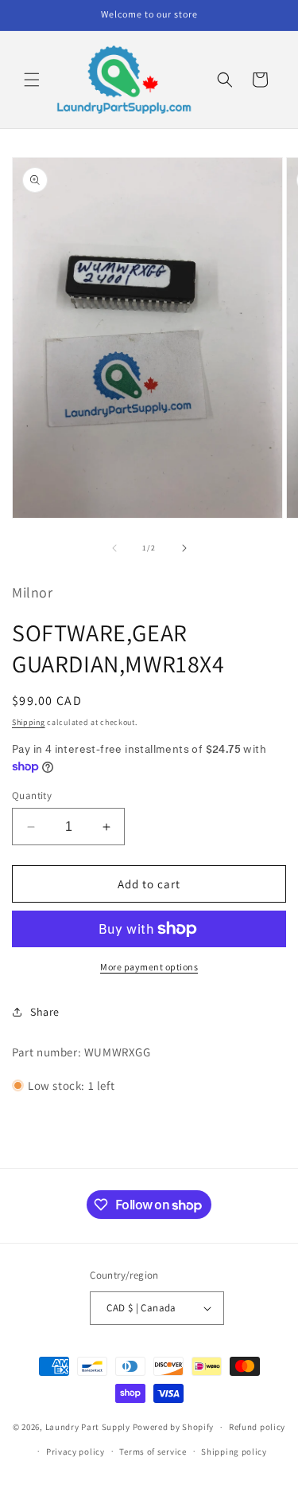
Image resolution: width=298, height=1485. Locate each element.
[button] (31, 79)
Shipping (28, 722)
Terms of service (152, 1451)
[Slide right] (184, 548)
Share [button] (45, 1012)
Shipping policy (234, 1451)
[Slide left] (114, 548)
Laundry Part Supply (89, 1426)
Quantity (32, 795)
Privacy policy (75, 1451)
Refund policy (257, 1426)
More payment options (149, 967)
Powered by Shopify (174, 1426)
